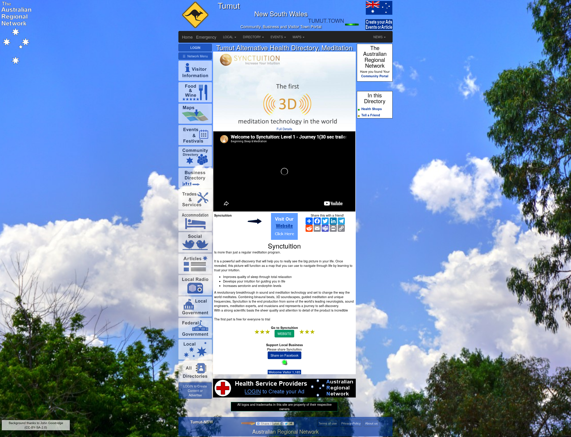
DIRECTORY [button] (252, 37)
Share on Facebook (284, 355)
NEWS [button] (378, 37)
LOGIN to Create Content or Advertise (195, 390)
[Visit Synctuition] (284, 226)
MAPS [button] (297, 37)
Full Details (284, 129)
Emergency (206, 37)
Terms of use (328, 423)
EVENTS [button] (277, 37)
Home (187, 37)
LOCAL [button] (228, 37)
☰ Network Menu (195, 56)
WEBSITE (284, 333)
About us (371, 423)
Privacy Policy (351, 423)
